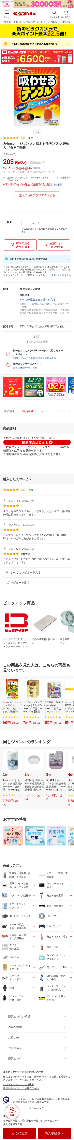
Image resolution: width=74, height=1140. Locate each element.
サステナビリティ (49, 1120)
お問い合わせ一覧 (28, 1120)
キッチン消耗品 (48, 22)
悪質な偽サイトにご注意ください (21, 1088)
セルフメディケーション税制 (18, 1084)
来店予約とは (57, 275)
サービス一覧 (10, 1120)
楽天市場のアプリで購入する (37, 195)
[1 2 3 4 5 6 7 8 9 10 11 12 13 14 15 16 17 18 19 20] (35, 222)
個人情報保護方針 (12, 1124)
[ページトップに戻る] (68, 1127)
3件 (30, 489)
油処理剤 (66, 22)
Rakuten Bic (24, 14)
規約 (69, 275)
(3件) (30, 138)
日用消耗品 (29, 22)
